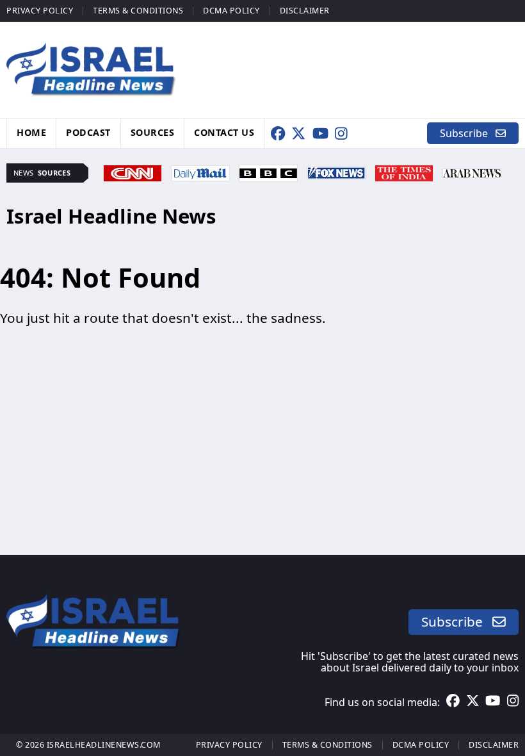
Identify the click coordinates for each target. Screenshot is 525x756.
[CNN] (132, 172)
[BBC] (268, 172)
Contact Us (224, 132)
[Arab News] (471, 172)
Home (31, 132)
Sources (153, 132)
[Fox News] (336, 172)
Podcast (88, 132)
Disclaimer (305, 10)
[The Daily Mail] (200, 172)
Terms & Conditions (138, 10)
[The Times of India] (404, 172)
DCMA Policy (231, 10)
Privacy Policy (39, 10)
